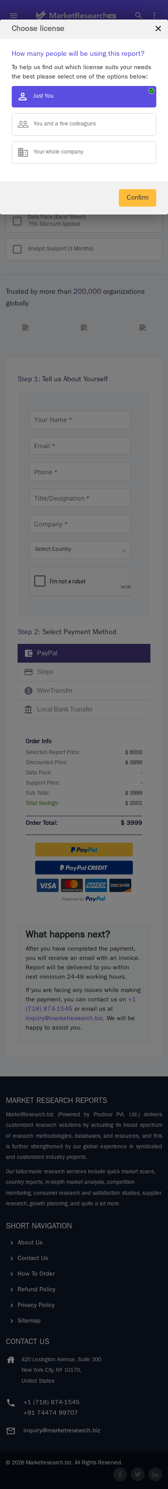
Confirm (137, 197)
